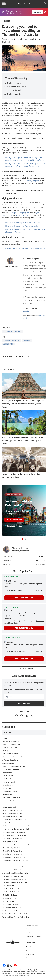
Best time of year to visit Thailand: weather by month (25, 249)
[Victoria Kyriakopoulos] (10, 260)
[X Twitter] (31, 716)
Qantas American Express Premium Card (15, 829)
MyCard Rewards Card (9, 898)
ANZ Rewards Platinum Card (11, 892)
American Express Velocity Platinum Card (15, 845)
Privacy (28, 946)
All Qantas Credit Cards (10, 747)
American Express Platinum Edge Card (14, 879)
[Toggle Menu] (4, 3)
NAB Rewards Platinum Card (11, 908)
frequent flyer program (20, 213)
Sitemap (28, 929)
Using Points (9, 344)
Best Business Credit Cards (11, 798)
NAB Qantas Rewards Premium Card (14, 835)
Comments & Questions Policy (33, 938)
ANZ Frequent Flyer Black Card (12, 838)
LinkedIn (26, 311)
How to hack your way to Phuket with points (22, 226)
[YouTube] (14, 966)
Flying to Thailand (14, 90)
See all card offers (24, 669)
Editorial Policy (30, 943)
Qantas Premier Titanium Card (12, 813)
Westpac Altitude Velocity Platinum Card (15, 860)
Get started (24, 703)
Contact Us (29, 958)
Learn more (40, 621)
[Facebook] (21, 716)
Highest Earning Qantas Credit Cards (14, 744)
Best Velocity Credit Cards (10, 754)
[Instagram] (7, 966)
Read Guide (40, 590)
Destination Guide (11, 340)
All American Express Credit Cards (13, 769)
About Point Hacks (32, 925)
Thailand (26, 340)
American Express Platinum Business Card (15, 873)
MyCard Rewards (8, 785)
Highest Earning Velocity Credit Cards (14, 757)
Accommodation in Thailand (18, 87)
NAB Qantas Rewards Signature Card (14, 832)
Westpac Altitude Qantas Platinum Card (15, 823)
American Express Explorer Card (12, 876)
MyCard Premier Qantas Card (12, 816)
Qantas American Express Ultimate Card (15, 826)
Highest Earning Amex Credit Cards (13, 766)
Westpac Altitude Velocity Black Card (14, 857)
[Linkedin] (26, 716)
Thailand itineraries (14, 83)
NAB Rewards (6, 788)
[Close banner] (45, 12)
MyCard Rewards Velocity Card (12, 854)
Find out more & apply (24, 597)
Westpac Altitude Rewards (10, 791)
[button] (22, 539)
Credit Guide (30, 954)
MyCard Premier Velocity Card (12, 851)
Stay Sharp (37, 12)
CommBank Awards (8, 782)
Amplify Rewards (7, 776)
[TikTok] (11, 966)
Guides (6, 21)
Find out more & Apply (24, 628)
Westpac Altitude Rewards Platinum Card (15, 917)
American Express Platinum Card (12, 870)
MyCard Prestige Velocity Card (12, 848)
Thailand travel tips (14, 94)
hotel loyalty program (31, 180)
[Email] (16, 716)
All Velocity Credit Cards (10, 760)
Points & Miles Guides (12, 331)
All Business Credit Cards (10, 801)
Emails (28, 933)
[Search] (44, 4)
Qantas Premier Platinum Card (12, 810)
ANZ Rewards (6, 779)
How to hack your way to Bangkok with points (22, 223)
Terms (28, 950)
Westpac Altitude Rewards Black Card (14, 914)
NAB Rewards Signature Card (11, 904)
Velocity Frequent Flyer (24, 215)
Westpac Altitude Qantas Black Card (14, 819)
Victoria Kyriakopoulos (10, 266)
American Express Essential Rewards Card (15, 882)
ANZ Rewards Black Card (10, 889)
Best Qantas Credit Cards (10, 741)
